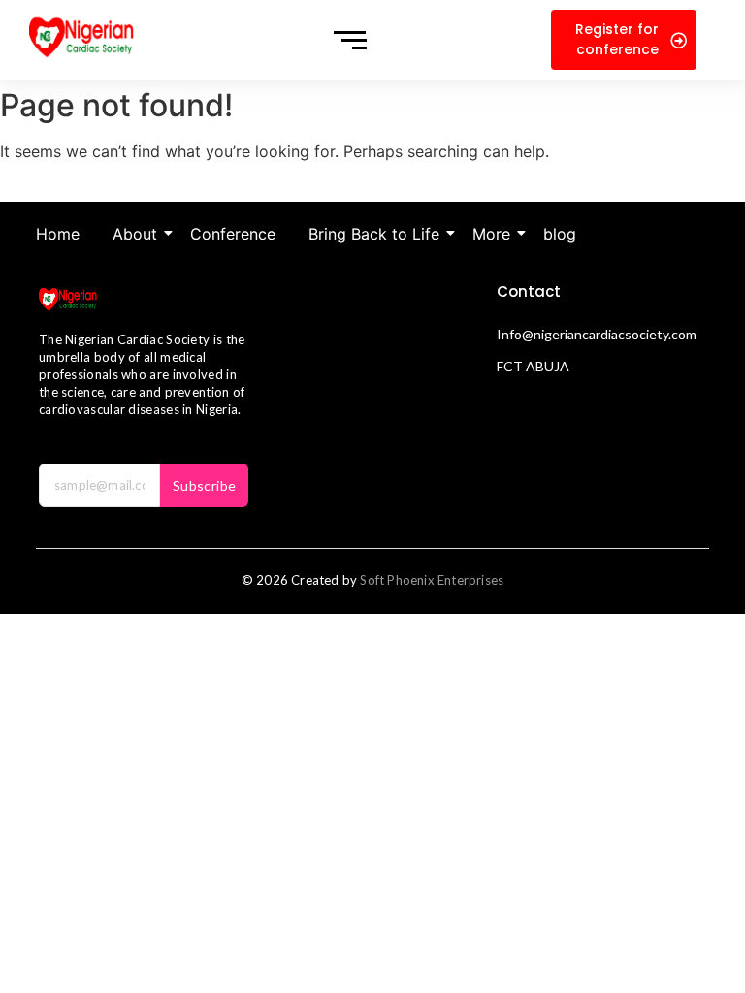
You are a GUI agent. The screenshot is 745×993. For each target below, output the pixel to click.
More (491, 233)
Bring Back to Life (373, 233)
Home (58, 233)
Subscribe (205, 485)
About (135, 233)
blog (559, 233)
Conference (232, 233)
